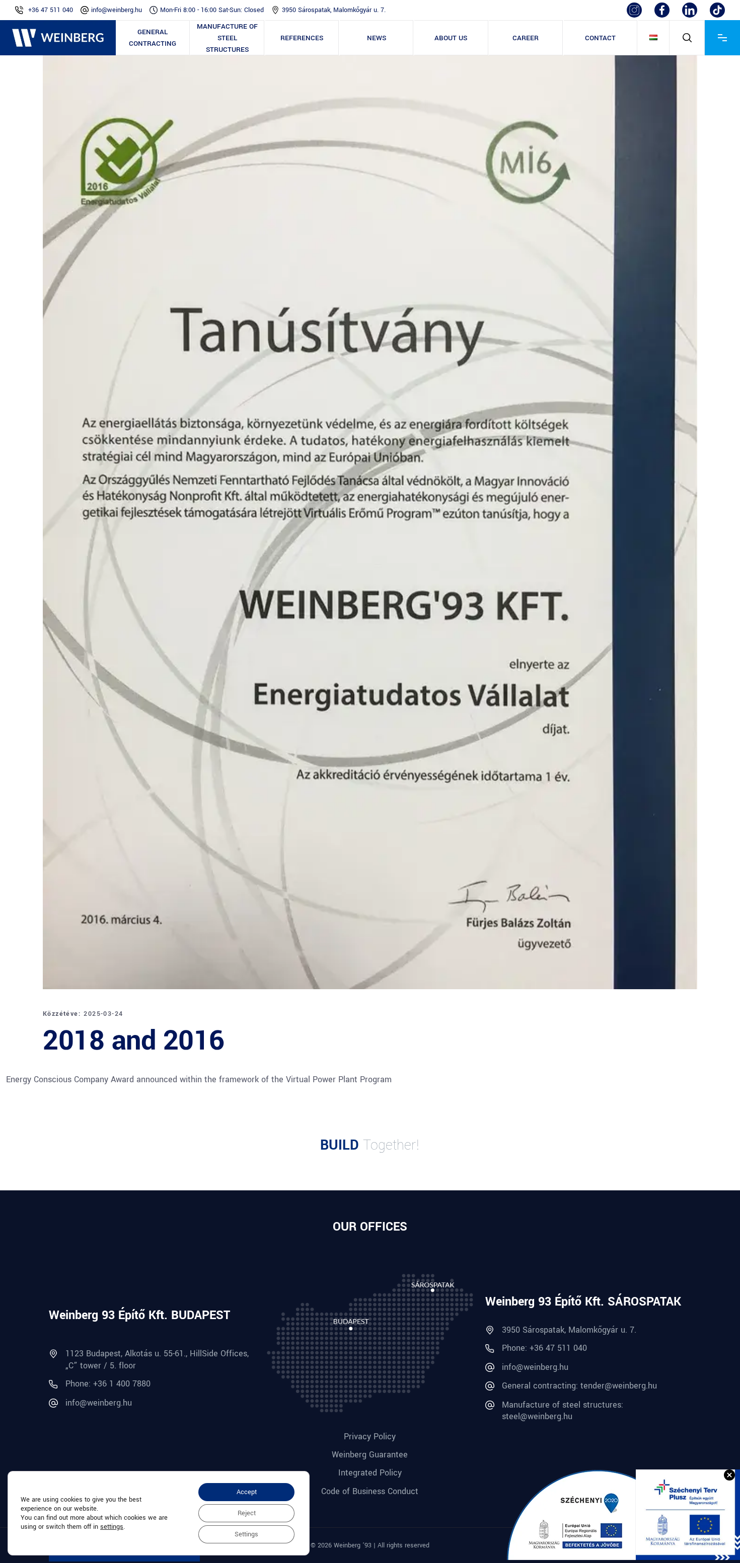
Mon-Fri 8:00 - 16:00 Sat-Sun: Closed (212, 10)
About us (450, 38)
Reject (247, 1513)
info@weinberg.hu (116, 10)
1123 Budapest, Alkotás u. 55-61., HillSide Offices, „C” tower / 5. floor (157, 1359)
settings (111, 1526)
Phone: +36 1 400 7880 (108, 1384)
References (301, 38)
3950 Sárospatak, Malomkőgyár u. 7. (334, 10)
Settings (246, 1534)
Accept (247, 1492)
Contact (600, 38)
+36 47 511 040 (50, 10)
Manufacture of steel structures (227, 38)
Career (525, 38)
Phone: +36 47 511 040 (544, 1348)
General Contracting (152, 37)
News (376, 38)
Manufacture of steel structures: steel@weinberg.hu (562, 1410)
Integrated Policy (370, 1473)
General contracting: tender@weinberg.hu (579, 1386)
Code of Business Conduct (369, 1491)
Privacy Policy (370, 1436)
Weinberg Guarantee (370, 1454)
